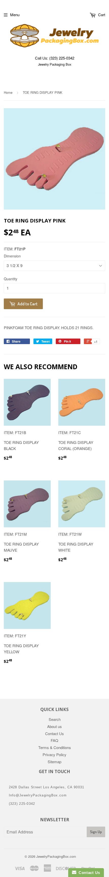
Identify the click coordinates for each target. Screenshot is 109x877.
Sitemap (54, 761)
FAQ (54, 740)
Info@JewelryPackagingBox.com (38, 795)
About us (54, 726)
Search (55, 719)
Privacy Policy (54, 754)
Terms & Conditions (54, 747)
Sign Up (96, 831)
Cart (101, 14)
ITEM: (14, 248)
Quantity (10, 278)
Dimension (12, 255)
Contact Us (54, 733)
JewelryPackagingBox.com (56, 856)
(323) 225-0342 (61, 58)
